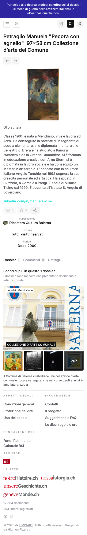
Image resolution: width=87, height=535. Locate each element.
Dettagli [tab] (54, 260)
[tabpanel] (43, 328)
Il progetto (53, 411)
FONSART (26, 525)
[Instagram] (11, 516)
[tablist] (43, 260)
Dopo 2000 (27, 246)
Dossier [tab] (11, 260)
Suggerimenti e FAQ (60, 418)
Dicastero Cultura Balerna (30, 223)
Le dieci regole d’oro (61, 424)
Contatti (51, 404)
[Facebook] (5, 516)
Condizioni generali (19, 404)
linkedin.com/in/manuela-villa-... (29, 201)
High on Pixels (18, 529)
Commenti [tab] (33, 260)
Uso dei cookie (15, 418)
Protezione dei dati (18, 411)
